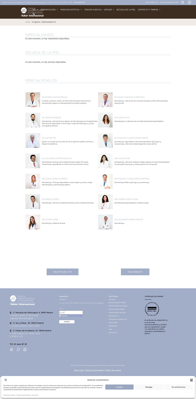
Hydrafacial (113, 326)
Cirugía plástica (93, 9)
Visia (110, 329)
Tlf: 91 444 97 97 (18, 344)
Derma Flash (113, 322)
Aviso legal (34, 395)
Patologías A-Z (114, 316)
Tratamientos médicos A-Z (118, 319)
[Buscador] (33, 14)
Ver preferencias (178, 387)
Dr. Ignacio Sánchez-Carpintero (129, 97)
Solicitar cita (151, 2)
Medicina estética (69, 9)
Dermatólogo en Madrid (117, 302)
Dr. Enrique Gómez (50, 199)
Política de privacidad (23, 395)
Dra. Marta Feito (122, 117)
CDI (34, 9)
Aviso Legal (79, 370)
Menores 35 (113, 332)
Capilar (108, 9)
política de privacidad (75, 316)
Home (27, 22)
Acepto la (71, 316)
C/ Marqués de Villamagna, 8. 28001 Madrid (32, 312)
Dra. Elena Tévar (122, 158)
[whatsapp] (25, 349)
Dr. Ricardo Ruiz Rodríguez (54, 97)
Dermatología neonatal (117, 312)
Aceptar (119, 387)
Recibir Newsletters (169, 2)
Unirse (67, 322)
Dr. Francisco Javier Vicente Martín (131, 138)
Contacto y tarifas (148, 9)
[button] (191, 380)
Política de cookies (9, 395)
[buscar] (18, 349)
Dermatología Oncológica (118, 306)
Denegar (148, 387)
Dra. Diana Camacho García (54, 179)
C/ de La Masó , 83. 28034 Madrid (28, 323)
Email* (61, 309)
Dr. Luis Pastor (49, 138)
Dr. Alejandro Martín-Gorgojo (57, 158)
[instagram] (11, 349)
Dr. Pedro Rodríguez (51, 117)
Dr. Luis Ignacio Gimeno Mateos (128, 219)
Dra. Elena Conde (50, 219)
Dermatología (48, 9)
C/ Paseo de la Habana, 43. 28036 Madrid (31, 330)
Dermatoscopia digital (117, 309)
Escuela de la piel (125, 9)
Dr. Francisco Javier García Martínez (131, 179)
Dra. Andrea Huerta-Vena (126, 199)
